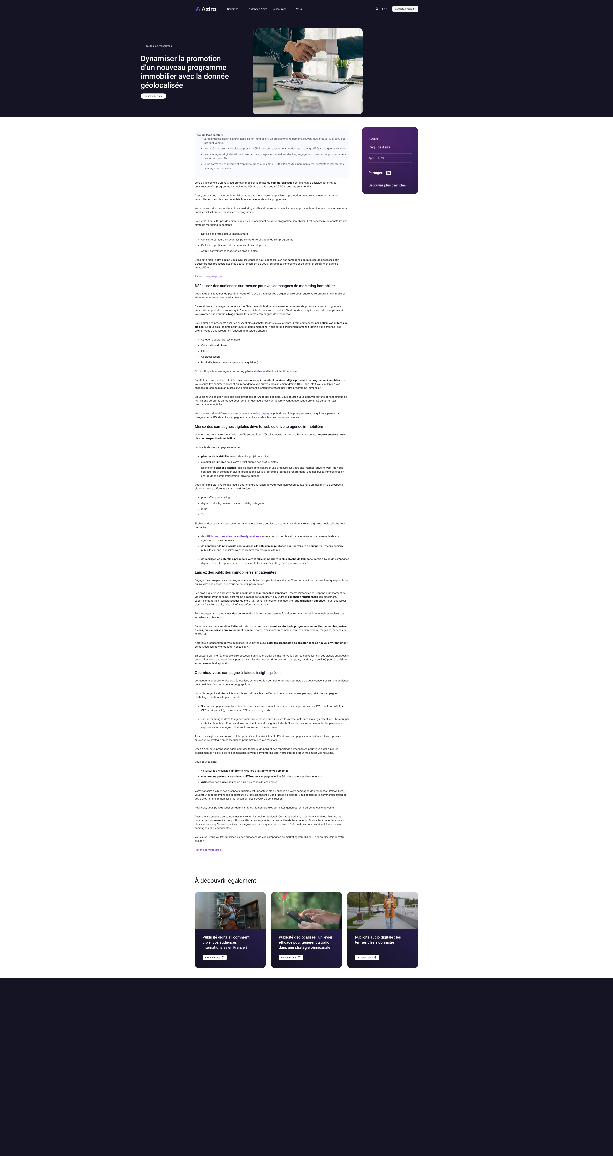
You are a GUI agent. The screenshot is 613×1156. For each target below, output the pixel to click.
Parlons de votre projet (208, 276)
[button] (384, 9)
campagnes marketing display (251, 413)
